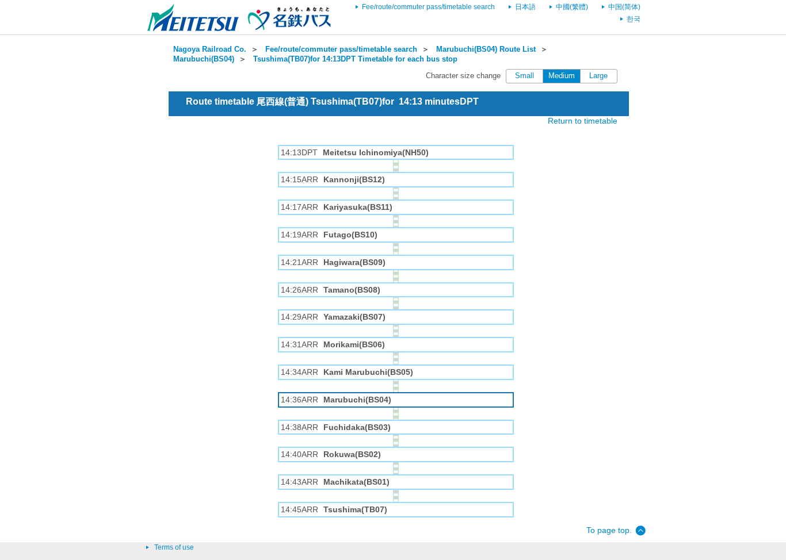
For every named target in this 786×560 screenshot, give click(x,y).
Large (598, 76)
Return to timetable (582, 120)
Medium (561, 76)
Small (524, 76)
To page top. (609, 530)
